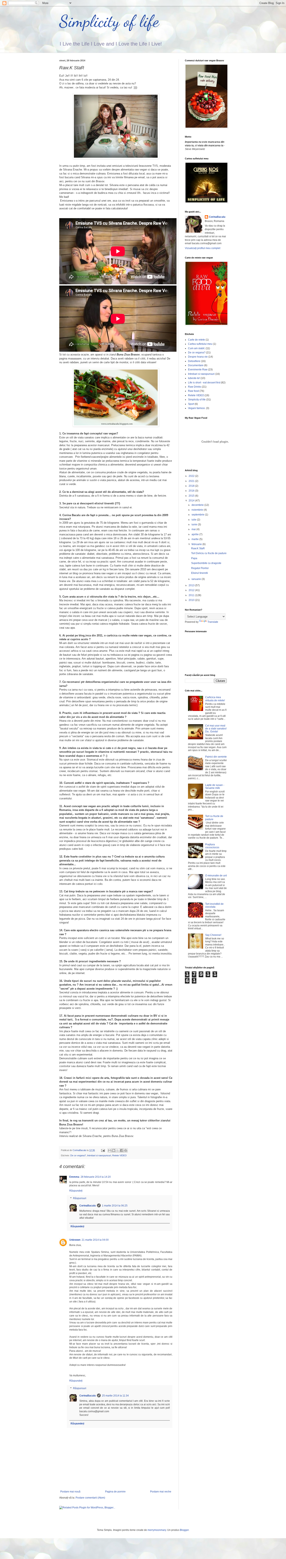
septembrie (198, 514)
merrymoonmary (157, 1530)
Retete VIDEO (119, 1155)
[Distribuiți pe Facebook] (122, 1150)
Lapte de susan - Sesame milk (214, 786)
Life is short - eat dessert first (204, 382)
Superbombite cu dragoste (206, 563)
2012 (192, 590)
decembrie (198, 504)
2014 (192, 500)
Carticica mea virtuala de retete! (215, 699)
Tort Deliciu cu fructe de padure (209, 553)
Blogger (184, 1530)
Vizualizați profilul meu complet (202, 248)
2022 (192, 476)
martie (195, 539)
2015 (192, 495)
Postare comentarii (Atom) (90, 1497)
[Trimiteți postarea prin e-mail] (103, 1150)
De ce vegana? (78, 1155)
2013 (192, 585)
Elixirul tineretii (199, 573)
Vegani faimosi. (196, 408)
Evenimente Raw (197, 369)
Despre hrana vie (198, 356)
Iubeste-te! (194, 378)
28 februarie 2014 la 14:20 (96, 1176)
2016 (192, 490)
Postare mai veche (160, 1491)
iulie (194, 519)
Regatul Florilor (200, 568)
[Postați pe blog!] (114, 1150)
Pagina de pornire (115, 1491)
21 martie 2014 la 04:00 (95, 1239)
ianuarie (197, 579)
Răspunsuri (79, 1198)
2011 (192, 595)
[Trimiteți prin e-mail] (110, 1150)
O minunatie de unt (216, 875)
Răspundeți (75, 1190)
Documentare (196, 365)
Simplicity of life (109, 21)
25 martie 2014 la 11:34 (115, 1395)
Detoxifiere (194, 361)
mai (194, 529)
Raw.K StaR (198, 548)
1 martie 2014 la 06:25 (115, 1205)
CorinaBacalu (87, 1205)
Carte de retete (196, 339)
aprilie (195, 534)
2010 (192, 600)
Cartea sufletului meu (200, 343)
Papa (194, 558)
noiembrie (198, 509)
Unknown (74, 1239)
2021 (192, 481)
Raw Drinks (194, 386)
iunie (195, 524)
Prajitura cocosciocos (212, 846)
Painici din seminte (216, 756)
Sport (191, 404)
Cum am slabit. (196, 348)
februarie (197, 544)
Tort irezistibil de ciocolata (214, 905)
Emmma (74, 1176)
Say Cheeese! (213, 935)
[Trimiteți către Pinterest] (126, 1150)
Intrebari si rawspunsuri (99, 1155)
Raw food (193, 390)
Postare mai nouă (70, 1491)
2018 (192, 485)
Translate (212, 621)
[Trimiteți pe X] (118, 1150)
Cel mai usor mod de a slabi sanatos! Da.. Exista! (216, 728)
